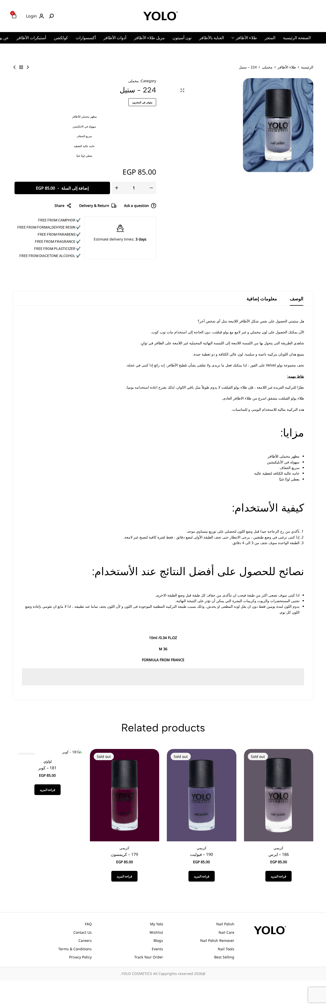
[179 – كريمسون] (124, 794)
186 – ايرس (278, 854)
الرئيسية (307, 67)
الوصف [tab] (296, 298)
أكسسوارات (86, 37)
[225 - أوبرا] (14, 67)
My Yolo (156, 924)
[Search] (51, 16)
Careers (85, 940)
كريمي (278, 847)
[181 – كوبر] (72, 751)
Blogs (158, 940)
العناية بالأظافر (211, 37)
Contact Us (82, 932)
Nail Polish (225, 924)
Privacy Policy (80, 957)
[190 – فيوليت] (201, 794)
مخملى (267, 67)
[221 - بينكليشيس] (28, 67)
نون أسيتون (182, 37)
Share (59, 205)
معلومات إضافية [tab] (262, 298)
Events (157, 948)
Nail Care (226, 932)
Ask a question (136, 205)
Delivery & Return (94, 205)
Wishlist (156, 932)
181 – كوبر (47, 768)
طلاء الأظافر (246, 37)
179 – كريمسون (124, 854)
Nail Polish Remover (217, 940)
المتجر (270, 37)
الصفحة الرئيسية (297, 37)
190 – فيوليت (201, 854)
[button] (300, 795)
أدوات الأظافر (114, 37)
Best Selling (224, 957)
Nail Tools (226, 948)
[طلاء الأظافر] (21, 67)
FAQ (88, 924)
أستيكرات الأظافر (31, 37)
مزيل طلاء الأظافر (149, 37)
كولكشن (61, 37)
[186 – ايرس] (279, 794)
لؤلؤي (47, 761)
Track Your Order (148, 957)
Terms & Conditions (75, 948)
